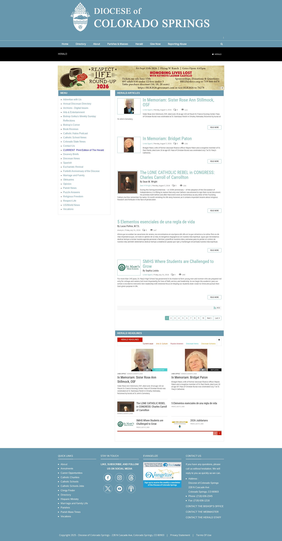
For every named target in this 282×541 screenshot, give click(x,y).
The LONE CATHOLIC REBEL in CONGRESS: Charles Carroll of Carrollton (128, 182)
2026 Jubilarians (199, 420)
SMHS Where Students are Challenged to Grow (129, 267)
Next (209, 318)
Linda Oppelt (147, 110)
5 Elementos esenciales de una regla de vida (156, 221)
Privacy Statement (180, 535)
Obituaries (215, 370)
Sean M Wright (145, 186)
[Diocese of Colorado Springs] (141, 16)
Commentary (159, 370)
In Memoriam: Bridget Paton (129, 145)
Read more (214, 127)
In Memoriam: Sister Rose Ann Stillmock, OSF (129, 106)
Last (216, 318)
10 (203, 318)
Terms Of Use (203, 535)
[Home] (213, 54)
